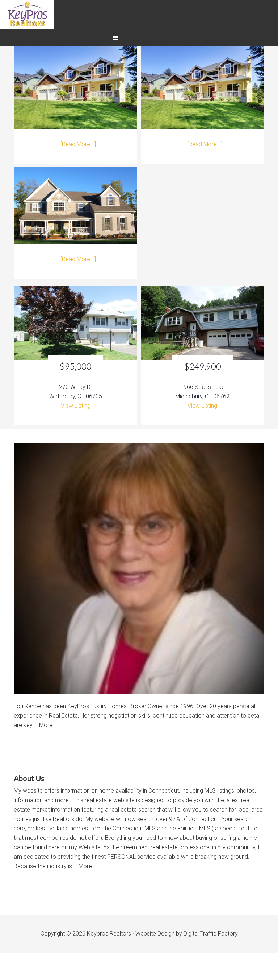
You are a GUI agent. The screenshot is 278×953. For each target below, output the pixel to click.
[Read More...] (78, 144)
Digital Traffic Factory (211, 933)
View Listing (75, 405)
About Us (29, 778)
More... (48, 725)
